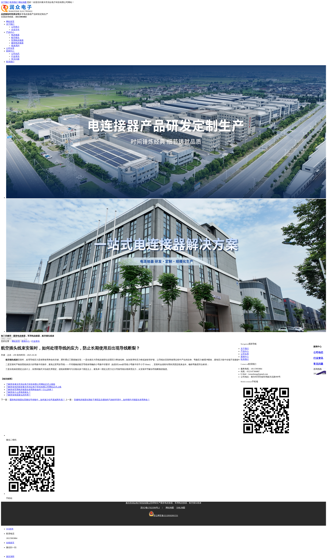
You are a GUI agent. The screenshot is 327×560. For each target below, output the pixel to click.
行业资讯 (15, 56)
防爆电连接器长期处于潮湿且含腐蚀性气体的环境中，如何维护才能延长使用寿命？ (112, 400)
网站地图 (22, 2)
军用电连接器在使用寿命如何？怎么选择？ (29, 389)
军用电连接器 (17, 40)
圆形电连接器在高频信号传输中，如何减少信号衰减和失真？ (37, 400)
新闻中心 (10, 51)
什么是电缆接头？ (18, 392)
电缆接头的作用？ (18, 395)
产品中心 (10, 32)
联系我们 (14, 2)
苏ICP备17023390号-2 (150, 508)
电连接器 (15, 35)
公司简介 (15, 27)
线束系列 (15, 46)
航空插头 (15, 37)
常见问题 (15, 59)
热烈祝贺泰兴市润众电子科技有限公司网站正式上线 (33, 387)
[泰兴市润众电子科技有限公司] (17, 12)
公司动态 (15, 54)
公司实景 (10, 48)
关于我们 (5, 2)
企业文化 (15, 29)
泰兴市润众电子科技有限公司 (139, 503)
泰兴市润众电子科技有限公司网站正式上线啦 (30, 384)
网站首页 (10, 21)
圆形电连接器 (17, 43)
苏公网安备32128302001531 (166, 515)
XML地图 (180, 508)
